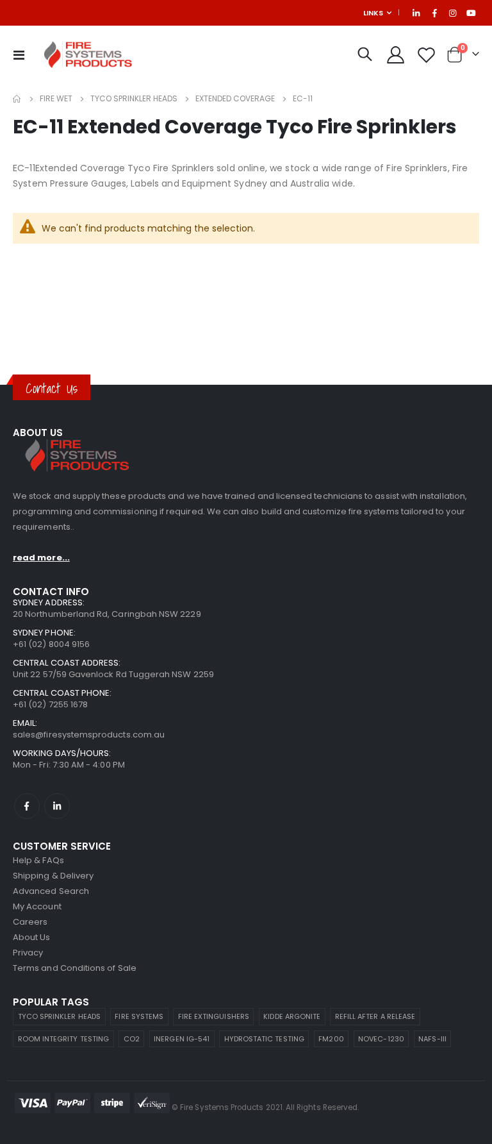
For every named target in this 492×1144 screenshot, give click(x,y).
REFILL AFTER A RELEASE (375, 1016)
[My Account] (395, 54)
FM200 (330, 1039)
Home (17, 98)
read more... (41, 557)
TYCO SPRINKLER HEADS (59, 1016)
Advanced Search (51, 891)
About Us (32, 937)
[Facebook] (434, 12)
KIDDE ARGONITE (291, 1016)
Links (373, 13)
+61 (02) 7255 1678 (50, 704)
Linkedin (57, 806)
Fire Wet (56, 99)
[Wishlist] (426, 54)
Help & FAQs (38, 860)
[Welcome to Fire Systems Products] (87, 55)
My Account (37, 906)
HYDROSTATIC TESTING (264, 1039)
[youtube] (471, 12)
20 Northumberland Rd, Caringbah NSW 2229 (107, 614)
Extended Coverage (235, 99)
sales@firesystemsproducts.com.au (89, 734)
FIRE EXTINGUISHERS (213, 1016)
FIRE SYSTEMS (139, 1016)
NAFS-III (432, 1039)
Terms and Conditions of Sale (74, 968)
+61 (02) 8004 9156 (51, 644)
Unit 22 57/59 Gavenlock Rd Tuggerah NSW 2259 (113, 674)
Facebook (27, 806)
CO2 (132, 1039)
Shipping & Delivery (53, 876)
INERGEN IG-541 (181, 1039)
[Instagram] (453, 12)
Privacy (28, 952)
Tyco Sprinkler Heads (133, 99)
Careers (30, 922)
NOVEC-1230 (381, 1039)
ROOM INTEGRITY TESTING (63, 1039)
